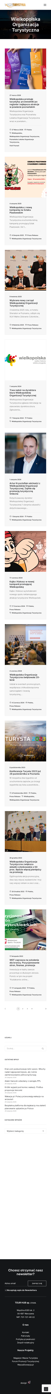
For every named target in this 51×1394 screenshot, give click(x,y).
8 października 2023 (19, 793)
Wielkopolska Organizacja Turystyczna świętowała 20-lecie (25, 677)
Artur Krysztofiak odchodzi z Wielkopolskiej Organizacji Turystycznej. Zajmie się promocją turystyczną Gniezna (25, 488)
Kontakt (25, 1332)
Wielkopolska (17, 133)
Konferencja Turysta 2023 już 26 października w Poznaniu (25, 772)
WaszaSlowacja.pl (25, 1364)
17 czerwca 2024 (18, 606)
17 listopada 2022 (19, 988)
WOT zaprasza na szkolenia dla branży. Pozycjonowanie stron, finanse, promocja (24, 963)
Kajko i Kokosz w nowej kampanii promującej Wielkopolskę (22, 584)
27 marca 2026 (17, 130)
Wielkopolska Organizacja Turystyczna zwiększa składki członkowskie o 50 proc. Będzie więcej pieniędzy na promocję (25, 867)
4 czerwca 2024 (18, 703)
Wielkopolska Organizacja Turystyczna (24, 136)
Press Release (32, 235)
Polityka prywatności (25, 1339)
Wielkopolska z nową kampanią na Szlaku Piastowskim (21, 210)
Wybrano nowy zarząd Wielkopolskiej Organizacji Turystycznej (24, 303)
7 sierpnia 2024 (18, 418)
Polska (29, 130)
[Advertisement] (25, 1166)
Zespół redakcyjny (25, 1342)
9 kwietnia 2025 (18, 325)
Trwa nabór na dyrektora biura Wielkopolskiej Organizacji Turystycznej (23, 393)
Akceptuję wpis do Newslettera (22, 1290)
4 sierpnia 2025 (18, 235)
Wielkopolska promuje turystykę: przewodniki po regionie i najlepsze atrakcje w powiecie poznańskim (24, 103)
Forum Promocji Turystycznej (25, 1361)
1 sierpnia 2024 (18, 516)
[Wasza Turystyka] (15, 5)
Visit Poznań (14, 146)
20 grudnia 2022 (18, 891)
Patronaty (25, 1336)
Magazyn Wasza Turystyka (25, 1358)
